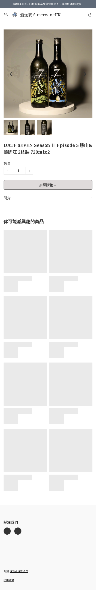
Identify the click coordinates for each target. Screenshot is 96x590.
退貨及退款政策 (19, 571)
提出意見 (9, 580)
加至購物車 (48, 184)
